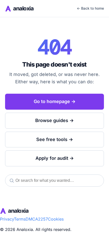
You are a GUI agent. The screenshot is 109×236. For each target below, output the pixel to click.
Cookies (56, 219)
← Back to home (90, 8)
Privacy (7, 219)
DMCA (32, 219)
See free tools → (54, 139)
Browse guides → (54, 120)
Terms (20, 219)
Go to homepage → (55, 101)
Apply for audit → (54, 158)
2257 (43, 219)
